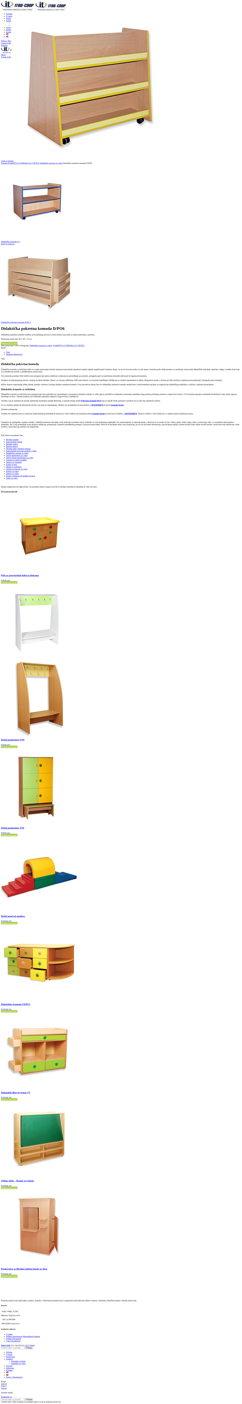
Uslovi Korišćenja (13, 1341)
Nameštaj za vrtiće (18, 1364)
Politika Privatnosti (13, 1339)
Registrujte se (6, 1397)
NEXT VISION (30, 1345)
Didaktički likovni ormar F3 (15, 1092)
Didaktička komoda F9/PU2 (15, 1004)
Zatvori (4, 1384)
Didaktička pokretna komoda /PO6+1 (16, 322)
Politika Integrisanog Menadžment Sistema (23, 1336)
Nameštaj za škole (18, 1361)
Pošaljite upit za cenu (9, 343)
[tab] (123, 352)
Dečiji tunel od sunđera (13, 916)
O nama (9, 1334)
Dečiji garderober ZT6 (12, 828)
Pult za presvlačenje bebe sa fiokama (20, 575)
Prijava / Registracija (14, 1377)
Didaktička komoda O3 (10, 242)
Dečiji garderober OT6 (12, 740)
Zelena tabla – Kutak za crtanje (17, 1180)
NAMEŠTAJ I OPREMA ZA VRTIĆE (24, 163)
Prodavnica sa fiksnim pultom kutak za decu (24, 1269)
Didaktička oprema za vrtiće (51, 163)
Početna (4, 163)
